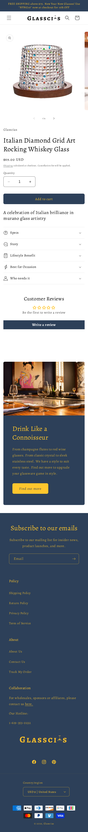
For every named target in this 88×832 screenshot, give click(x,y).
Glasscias (49, 823)
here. (29, 704)
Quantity (9, 173)
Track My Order (20, 672)
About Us (15, 651)
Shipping (8, 165)
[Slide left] (34, 118)
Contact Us (17, 662)
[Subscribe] (74, 559)
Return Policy (18, 603)
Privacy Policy (18, 613)
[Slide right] (54, 118)
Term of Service (20, 623)
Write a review (44, 324)
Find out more (30, 488)
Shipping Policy (20, 593)
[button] (9, 18)
